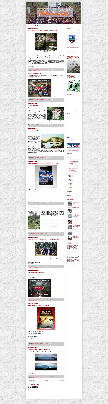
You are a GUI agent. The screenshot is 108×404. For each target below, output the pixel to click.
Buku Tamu (49, 25)
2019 (69, 196)
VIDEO (35, 100)
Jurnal (56, 25)
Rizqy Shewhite (69, 253)
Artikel (60, 25)
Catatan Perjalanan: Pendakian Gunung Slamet (76, 202)
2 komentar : (41, 157)
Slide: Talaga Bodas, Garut (35, 73)
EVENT (39, 70)
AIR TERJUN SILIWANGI (33, 70)
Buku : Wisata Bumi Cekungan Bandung (38, 305)
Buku (66, 25)
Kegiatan (44, 25)
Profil (32, 25)
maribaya (55, 120)
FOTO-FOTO (32, 100)
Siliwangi (62, 55)
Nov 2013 (70, 187)
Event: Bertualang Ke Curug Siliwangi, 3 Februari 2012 (42, 30)
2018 (69, 195)
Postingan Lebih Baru (31, 380)
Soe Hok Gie (75, 209)
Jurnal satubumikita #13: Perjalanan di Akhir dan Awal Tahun (44, 239)
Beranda (28, 25)
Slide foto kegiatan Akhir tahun (36, 272)
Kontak (40, 25)
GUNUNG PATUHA (33, 158)
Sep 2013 (70, 184)
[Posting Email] (47, 69)
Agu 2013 (70, 183)
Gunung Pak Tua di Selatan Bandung (37, 130)
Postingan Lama (61, 380)
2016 (69, 192)
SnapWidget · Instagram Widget (78, 111)
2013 (69, 154)
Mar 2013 (70, 176)
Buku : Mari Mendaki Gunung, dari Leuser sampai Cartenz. (43, 163)
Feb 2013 (70, 175)
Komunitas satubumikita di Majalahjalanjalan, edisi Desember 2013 (76, 226)
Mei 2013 (70, 179)
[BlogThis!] (49, 69)
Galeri (53, 25)
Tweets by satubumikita (70, 139)
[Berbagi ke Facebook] (52, 69)
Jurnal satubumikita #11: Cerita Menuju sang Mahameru (76, 232)
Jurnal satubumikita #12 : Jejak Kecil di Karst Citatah (76, 221)
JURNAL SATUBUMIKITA (33, 267)
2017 (69, 194)
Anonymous (69, 245)
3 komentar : (41, 124)
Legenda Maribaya (33, 105)
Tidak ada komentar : (42, 69)
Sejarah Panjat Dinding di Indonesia (73, 207)
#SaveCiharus (71, 25)
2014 (69, 190)
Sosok (63, 25)
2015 (69, 191)
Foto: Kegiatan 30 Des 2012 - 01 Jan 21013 (39, 349)
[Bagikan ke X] (51, 69)
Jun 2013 (70, 180)
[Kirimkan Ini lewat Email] (48, 69)
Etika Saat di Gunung (33, 207)
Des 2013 (70, 188)
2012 (69, 153)
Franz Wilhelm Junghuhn (55, 148)
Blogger (61, 395)
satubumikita (30, 76)
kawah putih (37, 158)
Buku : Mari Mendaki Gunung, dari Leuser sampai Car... (74, 166)
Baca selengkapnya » (31, 66)
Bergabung (36, 25)
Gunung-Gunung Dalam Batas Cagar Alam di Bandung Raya (76, 215)
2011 (69, 152)
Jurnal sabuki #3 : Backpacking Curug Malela (76, 237)
